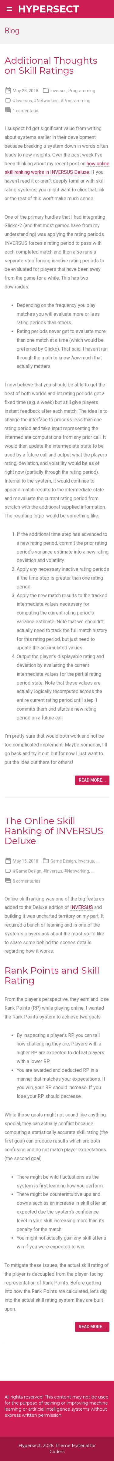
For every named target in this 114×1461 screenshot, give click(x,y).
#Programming (75, 100)
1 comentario (25, 110)
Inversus (58, 90)
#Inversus (22, 100)
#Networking (46, 100)
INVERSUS (81, 907)
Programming (81, 90)
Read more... (92, 780)
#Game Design (27, 871)
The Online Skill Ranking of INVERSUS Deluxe (54, 831)
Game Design (63, 861)
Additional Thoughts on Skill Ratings (51, 65)
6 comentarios (26, 881)
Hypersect (49, 9)
